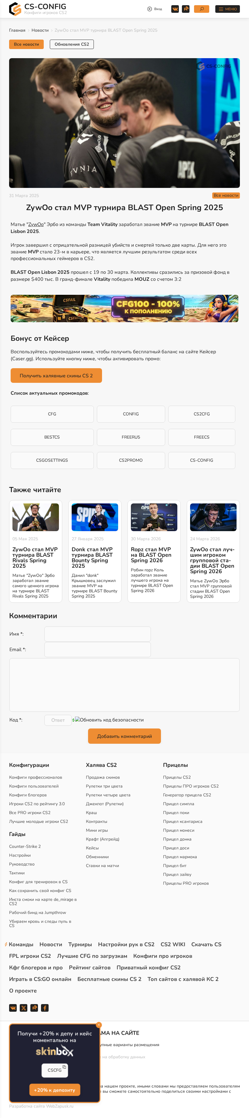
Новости (40, 30)
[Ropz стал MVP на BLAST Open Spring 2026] (154, 517)
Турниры (80, 944)
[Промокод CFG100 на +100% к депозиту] (124, 308)
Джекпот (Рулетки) (105, 804)
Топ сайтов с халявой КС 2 (183, 979)
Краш (91, 813)
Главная (17, 30)
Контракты (96, 821)
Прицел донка (177, 839)
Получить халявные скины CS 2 (56, 375)
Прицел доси (176, 848)
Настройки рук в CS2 (126, 944)
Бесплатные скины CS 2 (109, 979)
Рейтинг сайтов (90, 967)
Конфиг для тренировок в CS (38, 882)
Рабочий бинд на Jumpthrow (37, 912)
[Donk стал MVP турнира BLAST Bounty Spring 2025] (95, 517)
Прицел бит (174, 866)
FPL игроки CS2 (30, 956)
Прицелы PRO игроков (186, 883)
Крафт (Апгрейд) (102, 839)
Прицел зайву (177, 874)
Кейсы (92, 848)
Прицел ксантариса (183, 821)
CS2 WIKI (173, 944)
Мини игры (97, 830)
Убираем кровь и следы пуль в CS (40, 924)
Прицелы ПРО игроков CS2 (191, 786)
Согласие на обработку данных (113, 1057)
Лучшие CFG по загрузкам (92, 956)
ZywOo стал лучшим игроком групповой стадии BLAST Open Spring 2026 (212, 560)
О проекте (23, 990)
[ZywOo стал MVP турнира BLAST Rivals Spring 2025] (35, 517)
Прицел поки (176, 813)
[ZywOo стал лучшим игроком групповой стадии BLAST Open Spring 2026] (213, 517)
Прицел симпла (178, 804)
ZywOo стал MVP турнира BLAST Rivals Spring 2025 (35, 558)
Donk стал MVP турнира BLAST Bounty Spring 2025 (92, 558)
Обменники (97, 857)
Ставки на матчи (102, 866)
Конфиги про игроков (162, 956)
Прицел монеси (178, 830)
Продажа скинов (103, 777)
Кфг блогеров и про (36, 967)
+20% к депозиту (54, 1090)
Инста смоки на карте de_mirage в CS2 (43, 902)
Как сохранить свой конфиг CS (40, 891)
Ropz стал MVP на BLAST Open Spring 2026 (151, 555)
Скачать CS (206, 944)
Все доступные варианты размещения (120, 1045)
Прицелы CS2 (177, 777)
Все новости (26, 44)
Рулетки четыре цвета (108, 795)
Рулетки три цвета (104, 786)
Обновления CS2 (72, 44)
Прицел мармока (180, 857)
